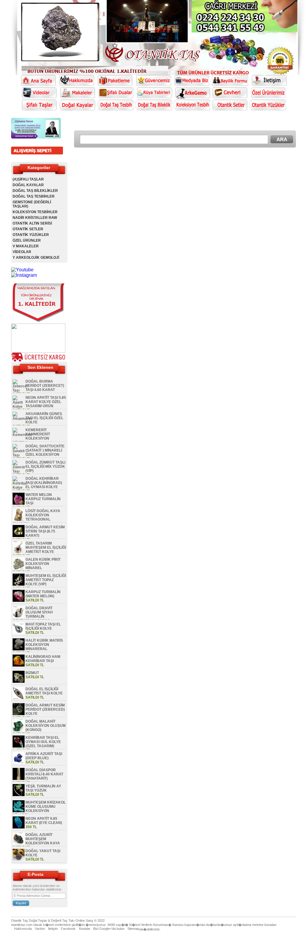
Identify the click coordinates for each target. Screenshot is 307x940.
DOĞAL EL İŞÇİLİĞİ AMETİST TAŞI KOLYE (44, 691)
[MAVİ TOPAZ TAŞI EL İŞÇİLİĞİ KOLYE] (19, 633)
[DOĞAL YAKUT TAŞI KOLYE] (19, 860)
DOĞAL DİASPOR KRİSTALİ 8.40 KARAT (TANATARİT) (44, 774)
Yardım (40, 928)
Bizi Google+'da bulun (108, 928)
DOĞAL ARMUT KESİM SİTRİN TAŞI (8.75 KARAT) (45, 531)
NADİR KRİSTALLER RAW (35, 218)
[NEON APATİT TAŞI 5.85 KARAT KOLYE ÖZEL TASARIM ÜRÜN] (19, 406)
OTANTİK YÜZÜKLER (31, 235)
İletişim (53, 928)
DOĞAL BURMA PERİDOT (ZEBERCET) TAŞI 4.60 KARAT (44, 385)
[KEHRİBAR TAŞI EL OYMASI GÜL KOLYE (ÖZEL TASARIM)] (19, 746)
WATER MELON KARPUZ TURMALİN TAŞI (43, 499)
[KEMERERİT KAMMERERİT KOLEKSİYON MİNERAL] (22, 435)
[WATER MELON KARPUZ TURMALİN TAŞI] (19, 503)
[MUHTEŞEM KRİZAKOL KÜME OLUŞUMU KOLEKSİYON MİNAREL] (19, 811)
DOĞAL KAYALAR (28, 185)
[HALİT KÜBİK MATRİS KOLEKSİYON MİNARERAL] (19, 649)
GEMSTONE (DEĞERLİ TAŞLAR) (32, 204)
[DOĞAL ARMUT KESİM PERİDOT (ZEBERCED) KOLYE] (19, 714)
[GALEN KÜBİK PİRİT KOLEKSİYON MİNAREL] (19, 568)
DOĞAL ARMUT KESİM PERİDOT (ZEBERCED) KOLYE (45, 709)
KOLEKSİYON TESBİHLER (35, 212)
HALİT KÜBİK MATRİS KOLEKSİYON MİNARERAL (44, 644)
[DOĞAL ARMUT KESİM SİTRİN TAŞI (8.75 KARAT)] (19, 536)
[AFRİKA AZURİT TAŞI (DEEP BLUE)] (19, 762)
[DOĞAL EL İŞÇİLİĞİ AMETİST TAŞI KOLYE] (19, 698)
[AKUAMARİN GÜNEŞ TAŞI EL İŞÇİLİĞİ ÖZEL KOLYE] (22, 418)
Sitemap (133, 928)
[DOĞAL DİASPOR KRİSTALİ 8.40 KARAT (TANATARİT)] (19, 779)
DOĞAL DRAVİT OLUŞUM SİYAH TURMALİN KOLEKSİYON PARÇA (33, 614)
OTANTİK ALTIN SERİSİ (32, 223)
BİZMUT (32, 673)
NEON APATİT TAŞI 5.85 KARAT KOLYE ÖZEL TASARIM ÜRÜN (45, 401)
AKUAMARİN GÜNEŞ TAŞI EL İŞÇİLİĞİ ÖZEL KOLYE (44, 418)
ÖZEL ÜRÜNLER (27, 240)
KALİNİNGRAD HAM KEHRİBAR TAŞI (42, 659)
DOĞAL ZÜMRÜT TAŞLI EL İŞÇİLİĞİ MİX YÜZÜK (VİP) (45, 466)
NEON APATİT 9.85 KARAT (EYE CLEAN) (43, 820)
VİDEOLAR (22, 252)
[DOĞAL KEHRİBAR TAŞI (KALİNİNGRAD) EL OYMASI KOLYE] (20, 487)
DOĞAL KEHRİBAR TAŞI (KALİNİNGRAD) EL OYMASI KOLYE (43, 482)
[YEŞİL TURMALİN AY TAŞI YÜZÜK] (19, 795)
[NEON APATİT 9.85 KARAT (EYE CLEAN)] (19, 827)
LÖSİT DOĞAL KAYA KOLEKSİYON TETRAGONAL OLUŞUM (36, 517)
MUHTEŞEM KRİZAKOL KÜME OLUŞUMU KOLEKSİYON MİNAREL (39, 808)
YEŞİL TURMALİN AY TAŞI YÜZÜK (43, 788)
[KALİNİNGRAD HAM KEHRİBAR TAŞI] (19, 665)
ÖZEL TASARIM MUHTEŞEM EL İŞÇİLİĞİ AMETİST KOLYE (45, 547)
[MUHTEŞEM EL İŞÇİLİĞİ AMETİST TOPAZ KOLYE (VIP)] (19, 584)
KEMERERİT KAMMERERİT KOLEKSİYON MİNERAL (31, 436)
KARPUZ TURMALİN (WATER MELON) (43, 594)
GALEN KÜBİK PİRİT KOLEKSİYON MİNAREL (43, 563)
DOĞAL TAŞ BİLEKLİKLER (35, 191)
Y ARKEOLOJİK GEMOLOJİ (36, 257)
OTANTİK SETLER (28, 229)
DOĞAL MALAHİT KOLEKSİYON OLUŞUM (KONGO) (45, 725)
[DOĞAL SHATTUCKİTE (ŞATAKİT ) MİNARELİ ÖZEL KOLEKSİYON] (19, 455)
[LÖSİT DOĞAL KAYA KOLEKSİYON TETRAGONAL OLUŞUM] (19, 520)
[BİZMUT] (19, 681)
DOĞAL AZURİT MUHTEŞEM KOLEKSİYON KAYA (42, 839)
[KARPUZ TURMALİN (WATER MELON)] (19, 600)
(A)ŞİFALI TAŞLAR (28, 179)
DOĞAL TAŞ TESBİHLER (34, 196)
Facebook (68, 928)
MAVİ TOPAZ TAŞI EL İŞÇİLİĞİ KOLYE (43, 626)
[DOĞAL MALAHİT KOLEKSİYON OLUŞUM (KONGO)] (19, 730)
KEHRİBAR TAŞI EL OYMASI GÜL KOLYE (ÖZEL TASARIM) (43, 742)
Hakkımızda (23, 928)
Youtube (84, 928)
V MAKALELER (26, 246)
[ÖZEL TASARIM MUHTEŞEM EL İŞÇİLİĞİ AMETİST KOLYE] (19, 552)
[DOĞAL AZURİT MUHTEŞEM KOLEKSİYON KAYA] (19, 843)
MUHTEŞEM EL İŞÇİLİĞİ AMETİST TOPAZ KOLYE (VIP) (45, 580)
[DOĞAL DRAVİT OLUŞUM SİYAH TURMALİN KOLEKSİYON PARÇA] (19, 617)
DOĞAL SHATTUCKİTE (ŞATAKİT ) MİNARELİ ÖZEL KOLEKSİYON (44, 450)
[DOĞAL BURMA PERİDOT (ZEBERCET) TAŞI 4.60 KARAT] (20, 390)
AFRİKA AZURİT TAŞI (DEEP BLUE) (43, 756)
